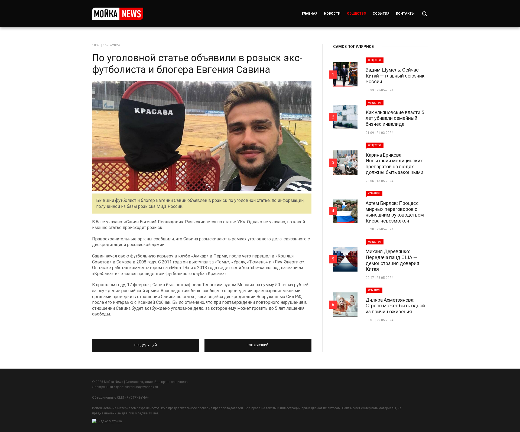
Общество (356, 13)
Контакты (405, 13)
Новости (332, 13)
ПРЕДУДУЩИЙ (145, 343)
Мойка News (117, 14)
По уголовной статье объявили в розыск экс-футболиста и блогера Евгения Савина (197, 63)
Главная (309, 13)
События (381, 13)
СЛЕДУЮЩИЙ (258, 343)
